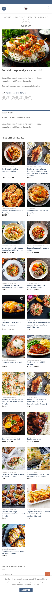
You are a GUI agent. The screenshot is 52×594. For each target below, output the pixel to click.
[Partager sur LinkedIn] (26, 98)
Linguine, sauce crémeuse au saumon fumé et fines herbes (12, 249)
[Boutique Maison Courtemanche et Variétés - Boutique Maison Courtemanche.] (26, 8)
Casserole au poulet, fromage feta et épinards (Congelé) (38, 475)
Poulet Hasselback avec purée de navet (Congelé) (13, 552)
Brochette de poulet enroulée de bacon (38, 249)
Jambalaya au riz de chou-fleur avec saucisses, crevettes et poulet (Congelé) (38, 325)
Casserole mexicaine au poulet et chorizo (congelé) (13, 475)
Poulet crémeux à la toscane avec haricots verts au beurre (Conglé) (12, 402)
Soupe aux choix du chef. (11, 439)
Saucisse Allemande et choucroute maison (10, 170)
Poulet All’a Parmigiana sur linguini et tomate (12, 324)
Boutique (20, 17)
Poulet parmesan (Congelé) (12, 362)
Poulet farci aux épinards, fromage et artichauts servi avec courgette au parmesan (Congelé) (37, 172)
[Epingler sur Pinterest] (21, 98)
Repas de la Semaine (38, 17)
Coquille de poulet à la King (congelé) (37, 212)
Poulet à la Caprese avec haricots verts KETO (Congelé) (13, 286)
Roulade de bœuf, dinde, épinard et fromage (36, 286)
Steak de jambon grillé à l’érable (36, 363)
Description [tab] (7, 113)
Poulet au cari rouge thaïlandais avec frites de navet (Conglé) (13, 514)
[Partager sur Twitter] (13, 98)
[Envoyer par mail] (17, 98)
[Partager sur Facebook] (8, 98)
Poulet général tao (34, 439)
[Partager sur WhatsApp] (4, 98)
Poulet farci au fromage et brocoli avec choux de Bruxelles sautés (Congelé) (37, 402)
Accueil (8, 17)
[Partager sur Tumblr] (30, 98)
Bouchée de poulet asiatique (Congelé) (12, 212)
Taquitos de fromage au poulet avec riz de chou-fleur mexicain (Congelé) (38, 514)
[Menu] (4, 9)
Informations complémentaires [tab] (16, 118)
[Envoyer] (47, 574)
